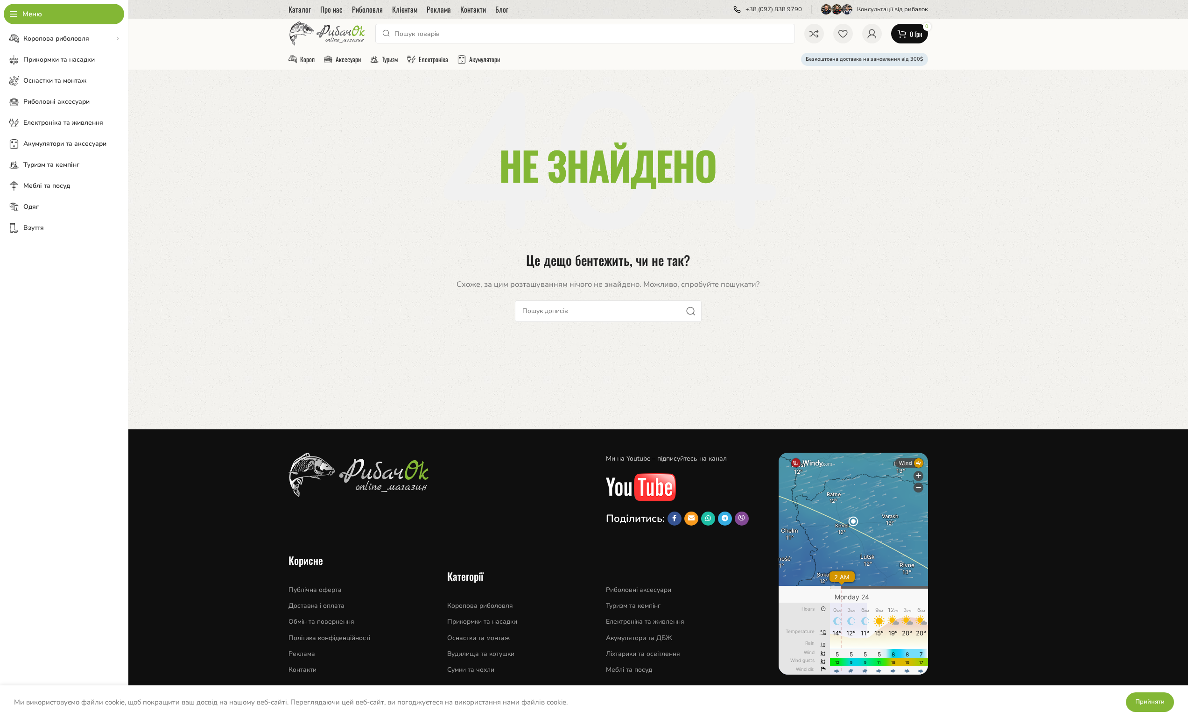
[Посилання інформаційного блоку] (767, 10)
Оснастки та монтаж (478, 638)
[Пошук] (691, 311)
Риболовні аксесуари (638, 589)
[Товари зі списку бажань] (843, 33)
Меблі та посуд (629, 669)
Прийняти (1150, 702)
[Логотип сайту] (327, 33)
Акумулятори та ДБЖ (639, 638)
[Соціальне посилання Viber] (742, 519)
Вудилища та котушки (480, 653)
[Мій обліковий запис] (872, 33)
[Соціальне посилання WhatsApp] (708, 519)
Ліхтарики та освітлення (643, 653)
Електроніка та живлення (645, 621)
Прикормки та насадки (482, 621)
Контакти (302, 669)
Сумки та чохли (470, 669)
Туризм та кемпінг (633, 605)
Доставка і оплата (316, 605)
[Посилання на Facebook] (675, 519)
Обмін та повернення (321, 621)
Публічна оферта (315, 589)
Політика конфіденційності (329, 638)
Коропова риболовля (480, 605)
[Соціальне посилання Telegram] (725, 519)
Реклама (301, 653)
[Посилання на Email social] (691, 519)
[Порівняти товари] (814, 33)
